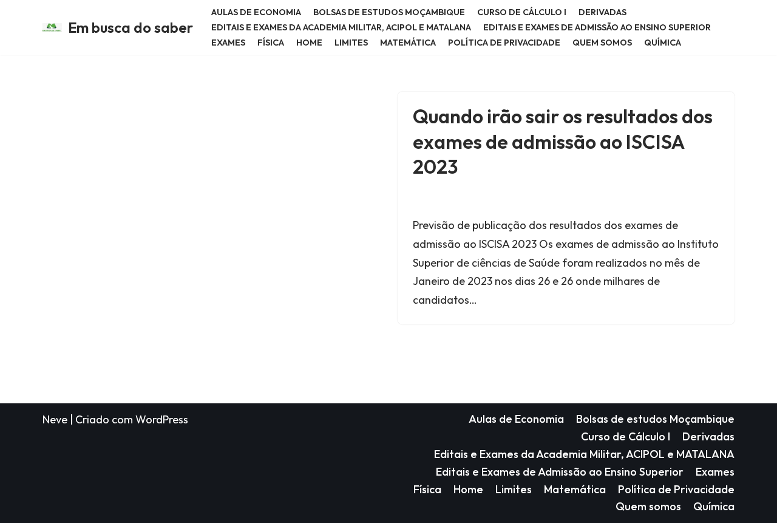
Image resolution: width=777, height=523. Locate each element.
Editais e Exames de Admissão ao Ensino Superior (597, 27)
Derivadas (602, 12)
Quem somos (602, 42)
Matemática (408, 42)
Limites (351, 42)
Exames (228, 42)
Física (270, 42)
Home (309, 42)
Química (662, 42)
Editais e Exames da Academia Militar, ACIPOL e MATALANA (341, 27)
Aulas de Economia (256, 12)
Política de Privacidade (504, 42)
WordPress (161, 419)
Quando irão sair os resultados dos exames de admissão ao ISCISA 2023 (563, 141)
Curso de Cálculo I (521, 12)
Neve (54, 419)
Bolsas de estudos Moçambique (389, 12)
